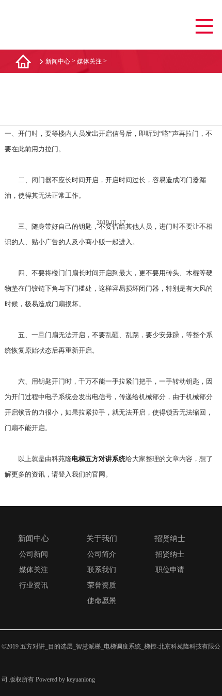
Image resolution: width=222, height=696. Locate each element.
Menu (204, 26)
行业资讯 (33, 585)
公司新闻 (33, 554)
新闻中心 (57, 61)
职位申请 (169, 570)
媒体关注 (89, 61)
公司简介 (101, 554)
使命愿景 (101, 601)
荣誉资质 (101, 585)
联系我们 (101, 570)
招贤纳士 (169, 554)
